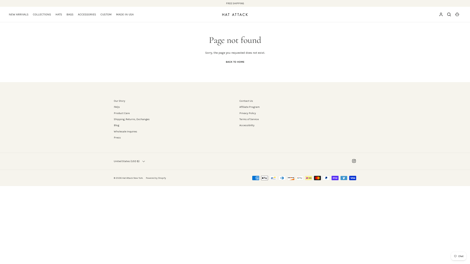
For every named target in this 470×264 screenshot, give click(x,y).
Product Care (122, 113)
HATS (58, 14)
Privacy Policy (247, 113)
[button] (449, 14)
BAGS (69, 14)
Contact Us (246, 100)
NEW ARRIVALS (18, 14)
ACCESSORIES (87, 14)
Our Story (119, 100)
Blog (116, 125)
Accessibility (246, 125)
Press (117, 137)
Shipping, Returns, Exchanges (132, 119)
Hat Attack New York (132, 178)
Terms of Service (249, 119)
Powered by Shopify (156, 178)
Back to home (235, 61)
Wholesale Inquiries (125, 131)
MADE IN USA (125, 14)
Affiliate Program (249, 107)
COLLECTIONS (42, 14)
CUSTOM (106, 14)
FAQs (117, 107)
